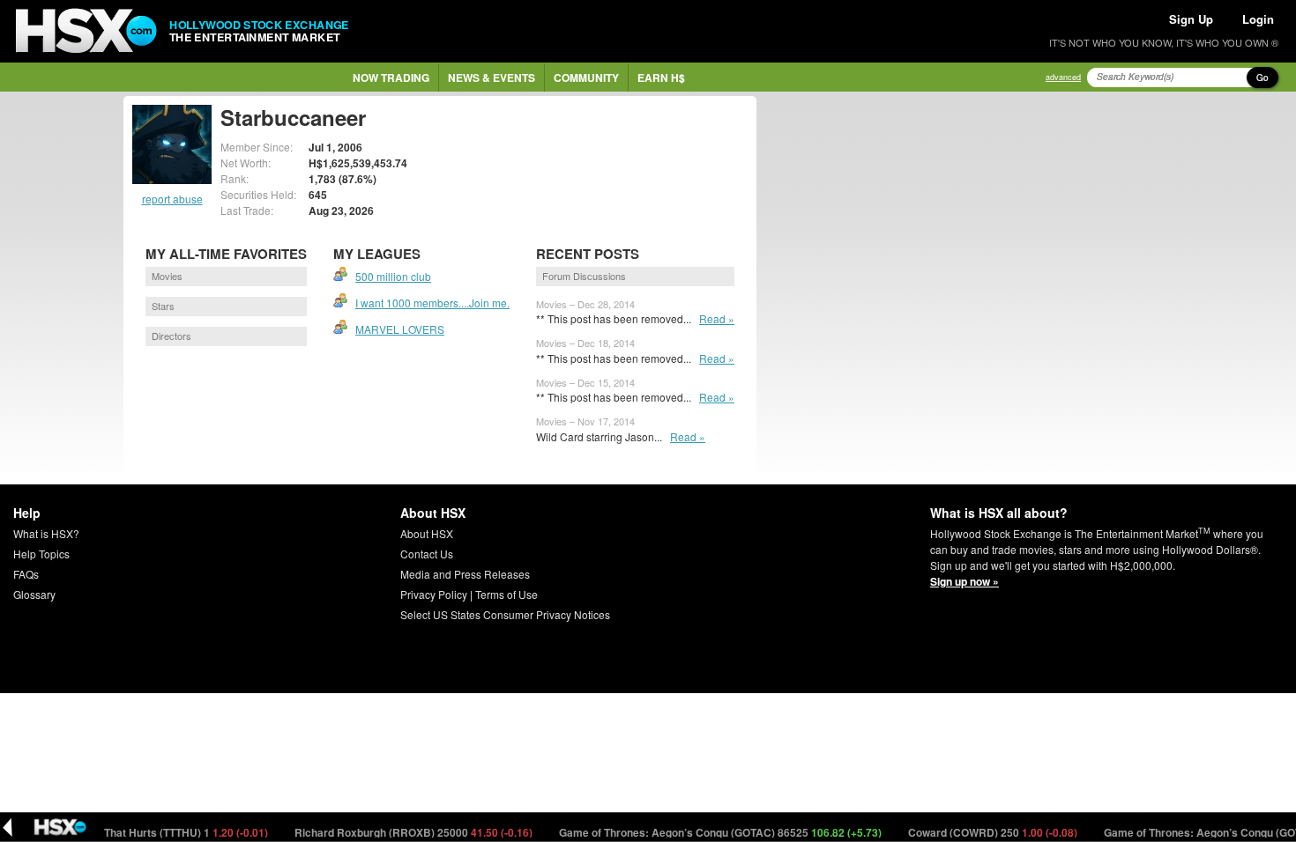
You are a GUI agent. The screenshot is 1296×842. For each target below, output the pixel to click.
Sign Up (1191, 19)
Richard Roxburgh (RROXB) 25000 (399, 832)
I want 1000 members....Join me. (432, 302)
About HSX (426, 533)
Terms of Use (506, 594)
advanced (1063, 77)
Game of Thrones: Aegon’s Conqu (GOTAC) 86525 (705, 832)
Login (1258, 19)
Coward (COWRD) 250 (978, 832)
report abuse (172, 198)
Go (1262, 77)
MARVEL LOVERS (399, 328)
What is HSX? (46, 533)
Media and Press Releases (465, 573)
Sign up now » (964, 581)
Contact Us (426, 553)
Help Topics (41, 553)
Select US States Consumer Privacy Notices (505, 614)
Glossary (34, 594)
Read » (716, 318)
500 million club (393, 276)
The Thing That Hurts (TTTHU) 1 (146, 832)
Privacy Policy (433, 594)
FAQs (26, 573)
